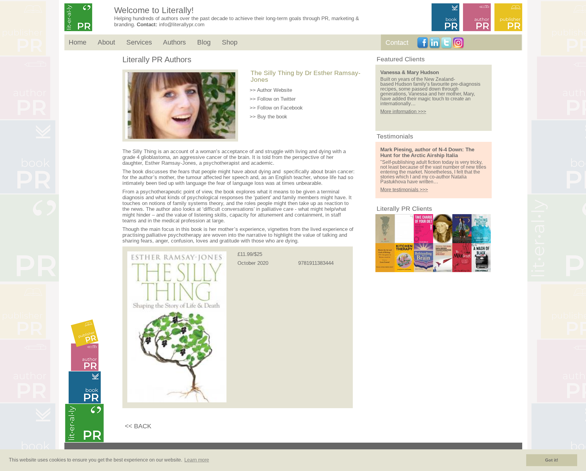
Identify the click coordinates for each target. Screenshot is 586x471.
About (106, 42)
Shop (229, 42)
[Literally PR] (87, 17)
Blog (204, 42)
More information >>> (403, 111)
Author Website (274, 90)
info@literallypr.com (181, 24)
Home (77, 42)
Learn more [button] (196, 459)
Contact (396, 42)
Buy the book (272, 117)
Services (139, 42)
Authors (174, 42)
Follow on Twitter (276, 99)
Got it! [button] (551, 460)
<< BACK (138, 426)
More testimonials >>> (404, 189)
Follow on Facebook (280, 108)
